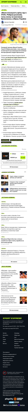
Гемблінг (16, 343)
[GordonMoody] (18, 399)
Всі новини (14, 261)
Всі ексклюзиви (14, 310)
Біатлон (5, 343)
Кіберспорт (17, 335)
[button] (21, 2)
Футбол (4, 10)
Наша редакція (6, 364)
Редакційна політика (8, 360)
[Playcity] (9, 399)
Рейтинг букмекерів (19, 339)
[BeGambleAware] (10, 405)
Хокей (4, 339)
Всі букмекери (14, 167)
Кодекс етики (6, 362)
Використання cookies (8, 356)
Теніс (3, 236)
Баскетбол (5, 335)
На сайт (23, 157)
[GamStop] (14, 402)
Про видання (6, 352)
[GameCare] (21, 405)
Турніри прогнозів (18, 347)
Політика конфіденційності (9, 354)
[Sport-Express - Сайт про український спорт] (8, 2)
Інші (15, 337)
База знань (17, 345)
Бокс (3, 213)
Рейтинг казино (18, 341)
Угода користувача (7, 358)
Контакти (5, 366)
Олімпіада (16, 333)
